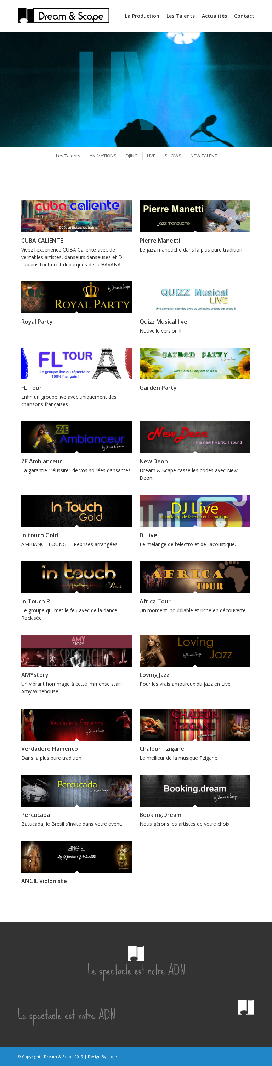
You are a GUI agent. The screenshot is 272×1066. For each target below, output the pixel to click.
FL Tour (31, 388)
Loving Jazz (154, 675)
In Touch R (35, 601)
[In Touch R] (76, 577)
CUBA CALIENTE (42, 240)
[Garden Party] (195, 363)
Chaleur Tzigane (162, 749)
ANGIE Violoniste (44, 881)
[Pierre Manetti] (195, 216)
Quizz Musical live (163, 321)
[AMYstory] (76, 651)
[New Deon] (195, 437)
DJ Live (148, 535)
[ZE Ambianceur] (76, 437)
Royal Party (37, 321)
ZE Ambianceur (41, 461)
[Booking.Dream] (195, 791)
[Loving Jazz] (195, 651)
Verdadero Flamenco (49, 749)
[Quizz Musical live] (195, 297)
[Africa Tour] (195, 577)
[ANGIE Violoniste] (76, 857)
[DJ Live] (195, 511)
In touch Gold (39, 535)
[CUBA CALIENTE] (76, 216)
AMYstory (35, 675)
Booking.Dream (160, 815)
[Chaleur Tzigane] (195, 725)
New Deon (154, 461)
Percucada (35, 815)
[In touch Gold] (76, 511)
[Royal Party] (76, 297)
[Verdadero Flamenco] (76, 725)
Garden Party (158, 388)
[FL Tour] (76, 363)
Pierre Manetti (160, 240)
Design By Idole (102, 1056)
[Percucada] (76, 791)
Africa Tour (155, 601)
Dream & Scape (59, 1056)
